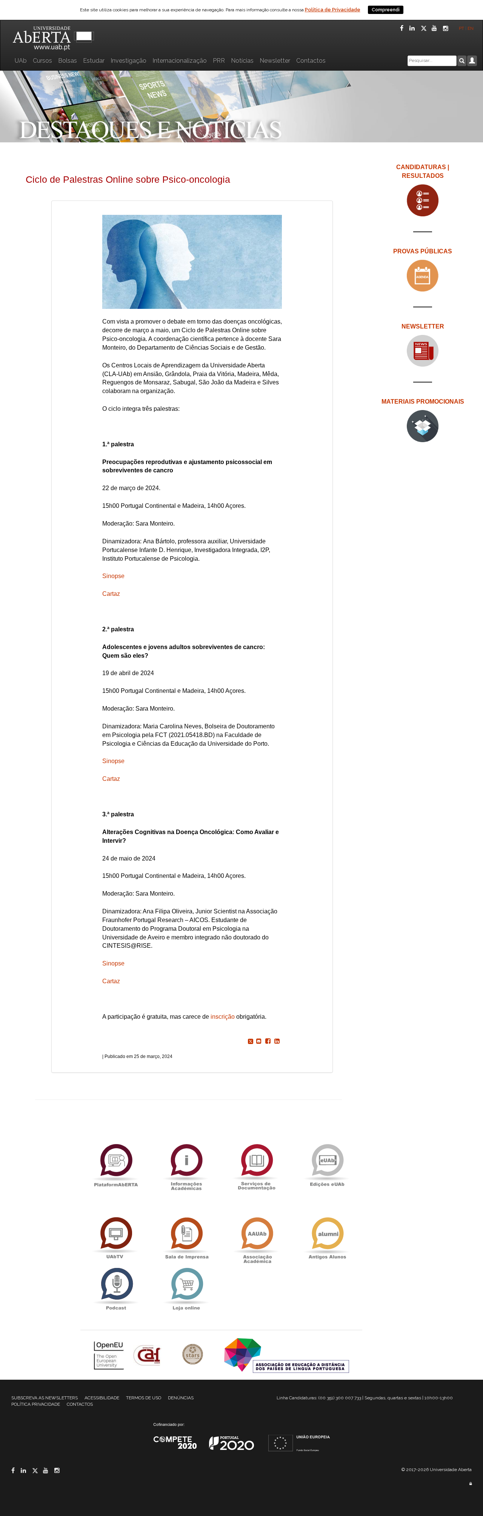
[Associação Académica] (256, 1238)
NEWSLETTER (422, 326)
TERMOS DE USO (143, 1397)
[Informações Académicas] (186, 1165)
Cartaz (111, 594)
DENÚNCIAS (181, 1397)
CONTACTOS (80, 1404)
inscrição (223, 1016)
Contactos (311, 60)
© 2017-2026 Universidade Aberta (436, 1469)
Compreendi (386, 9)
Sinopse (113, 576)
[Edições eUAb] (327, 1165)
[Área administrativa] (470, 1484)
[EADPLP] (286, 1355)
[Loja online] (186, 1289)
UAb (21, 60)
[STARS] (193, 1355)
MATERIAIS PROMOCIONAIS (422, 401)
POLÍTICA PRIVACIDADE (35, 1404)
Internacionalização (179, 60)
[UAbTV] (116, 1238)
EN (471, 28)
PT (461, 28)
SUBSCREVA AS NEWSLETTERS (44, 1397)
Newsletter (275, 60)
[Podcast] (116, 1289)
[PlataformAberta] (116, 1165)
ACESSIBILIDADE (102, 1397)
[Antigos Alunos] (327, 1238)
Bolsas (67, 60)
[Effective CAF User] (148, 1355)
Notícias (242, 60)
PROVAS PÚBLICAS (422, 251)
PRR (219, 60)
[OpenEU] (109, 1355)
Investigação (128, 60)
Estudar (94, 60)
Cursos (42, 60)
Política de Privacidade (332, 9)
